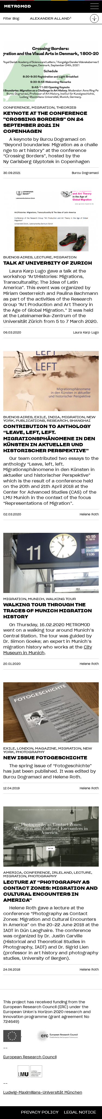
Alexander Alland (50, 18)
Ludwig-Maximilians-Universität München (42, 1092)
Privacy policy (39, 1112)
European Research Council (30, 1057)
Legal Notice (80, 1112)
